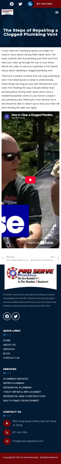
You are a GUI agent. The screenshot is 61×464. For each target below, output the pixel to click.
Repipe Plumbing (13, 383)
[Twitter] (20, 4)
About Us (9, 345)
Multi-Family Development (21, 400)
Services (9, 349)
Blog (6, 353)
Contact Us (11, 358)
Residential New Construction (24, 396)
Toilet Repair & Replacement (22, 392)
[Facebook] (12, 4)
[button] (56, 12)
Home (6, 340)
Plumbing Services (15, 379)
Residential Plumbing (17, 387)
